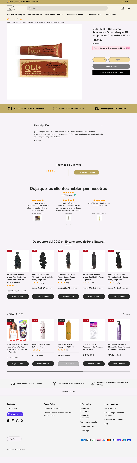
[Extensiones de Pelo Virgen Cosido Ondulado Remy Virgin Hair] (43, 261)
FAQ (106, 424)
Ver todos (68, 245)
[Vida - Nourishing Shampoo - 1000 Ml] (69, 330)
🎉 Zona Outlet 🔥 (14, 19)
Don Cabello (50, 14)
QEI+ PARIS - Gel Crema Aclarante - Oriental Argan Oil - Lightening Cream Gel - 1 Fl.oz (38, 22)
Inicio (8, 22)
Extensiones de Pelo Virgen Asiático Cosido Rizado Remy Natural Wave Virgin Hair (16, 278)
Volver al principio (68, 392)
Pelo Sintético (33, 14)
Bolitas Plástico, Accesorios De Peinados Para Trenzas (93, 347)
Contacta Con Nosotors (113, 419)
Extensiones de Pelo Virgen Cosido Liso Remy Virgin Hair (93, 277)
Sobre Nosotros (110, 408)
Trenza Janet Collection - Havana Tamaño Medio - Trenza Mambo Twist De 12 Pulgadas (17, 348)
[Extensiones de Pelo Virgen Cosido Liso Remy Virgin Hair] (94, 261)
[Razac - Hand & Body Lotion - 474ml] (43, 330)
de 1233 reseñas (67, 195)
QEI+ (94, 26)
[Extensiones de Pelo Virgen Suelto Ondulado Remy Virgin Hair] (119, 261)
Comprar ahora (111, 66)
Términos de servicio (88, 422)
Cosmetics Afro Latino (18, 449)
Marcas (60, 14)
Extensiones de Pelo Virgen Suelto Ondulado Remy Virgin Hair (118, 277)
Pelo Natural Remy (14, 14)
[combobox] (67, 8)
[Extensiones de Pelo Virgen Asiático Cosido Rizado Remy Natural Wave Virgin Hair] (18, 261)
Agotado (119, 60)
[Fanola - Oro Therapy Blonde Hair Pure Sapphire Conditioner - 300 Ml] (119, 330)
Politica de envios (87, 426)
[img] (68, 192)
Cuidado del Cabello (74, 14)
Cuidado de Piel (94, 14)
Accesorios (111, 14)
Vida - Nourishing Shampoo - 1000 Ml (66, 345)
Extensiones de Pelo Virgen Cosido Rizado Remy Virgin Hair (66, 277)
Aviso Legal (84, 431)
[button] (129, 8)
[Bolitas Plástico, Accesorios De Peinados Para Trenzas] (94, 330)
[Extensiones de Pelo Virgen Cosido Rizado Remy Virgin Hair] (69, 261)
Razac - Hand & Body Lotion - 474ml (41, 345)
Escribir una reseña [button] (86, 172)
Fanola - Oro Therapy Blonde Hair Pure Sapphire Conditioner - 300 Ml (119, 347)
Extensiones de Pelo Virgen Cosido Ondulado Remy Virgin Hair (42, 277)
